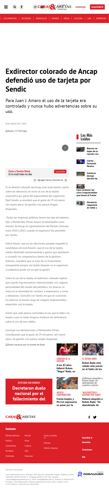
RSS (83, 456)
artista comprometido (64, 393)
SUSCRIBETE (97, 7)
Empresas (101, 18)
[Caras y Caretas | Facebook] (21, 7)
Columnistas (10, 18)
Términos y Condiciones (14, 470)
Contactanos (87, 449)
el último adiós (89, 358)
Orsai (66, 18)
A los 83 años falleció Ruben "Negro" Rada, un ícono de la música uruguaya (67, 371)
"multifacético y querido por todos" (91, 393)
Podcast (47, 443)
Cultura (78, 18)
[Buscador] (14, 7)
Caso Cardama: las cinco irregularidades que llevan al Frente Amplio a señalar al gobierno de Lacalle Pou (86, 196)
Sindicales (41, 18)
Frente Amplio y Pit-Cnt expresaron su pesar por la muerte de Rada (67, 403)
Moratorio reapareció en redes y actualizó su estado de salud (93, 209)
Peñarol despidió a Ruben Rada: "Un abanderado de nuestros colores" (92, 403)
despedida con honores (29, 382)
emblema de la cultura (63, 360)
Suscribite (60, 171)
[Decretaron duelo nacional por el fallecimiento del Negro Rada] (29, 361)
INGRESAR (81, 7)
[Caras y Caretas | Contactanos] (100, 417)
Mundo (55, 18)
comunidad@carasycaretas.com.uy (18, 479)
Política (9, 440)
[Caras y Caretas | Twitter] (95, 417)
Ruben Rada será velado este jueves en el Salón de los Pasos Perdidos (92, 367)
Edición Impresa (51, 448)
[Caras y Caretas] (20, 419)
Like (89, 18)
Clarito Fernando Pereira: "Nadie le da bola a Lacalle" (93, 167)
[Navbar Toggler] (8, 7)
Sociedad (26, 18)
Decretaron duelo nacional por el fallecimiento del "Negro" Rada (29, 396)
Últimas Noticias (13, 435)
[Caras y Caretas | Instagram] (35, 7)
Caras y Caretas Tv (50, 436)
